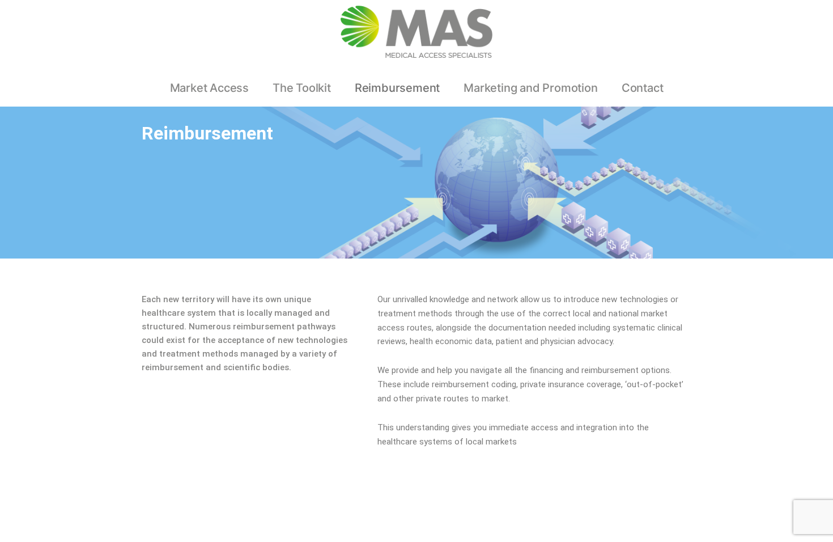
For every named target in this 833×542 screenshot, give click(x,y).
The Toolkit (302, 88)
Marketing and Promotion (530, 88)
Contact (643, 88)
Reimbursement (397, 88)
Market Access (209, 88)
